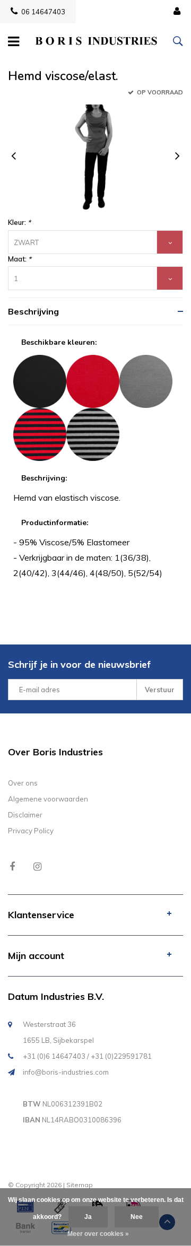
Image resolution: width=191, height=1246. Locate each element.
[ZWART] (39, 380)
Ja (88, 1217)
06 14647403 (43, 11)
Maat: (19, 259)
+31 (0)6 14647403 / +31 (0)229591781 (87, 1056)
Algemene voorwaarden (48, 799)
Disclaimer (25, 815)
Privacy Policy (31, 830)
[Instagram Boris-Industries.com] (37, 866)
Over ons (23, 783)
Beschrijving (33, 311)
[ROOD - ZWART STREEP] (39, 433)
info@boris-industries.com (66, 1072)
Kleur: (19, 222)
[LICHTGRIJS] (145, 380)
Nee (137, 1217)
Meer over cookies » (98, 1234)
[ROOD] (92, 380)
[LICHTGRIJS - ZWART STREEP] (92, 433)
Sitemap (79, 1185)
